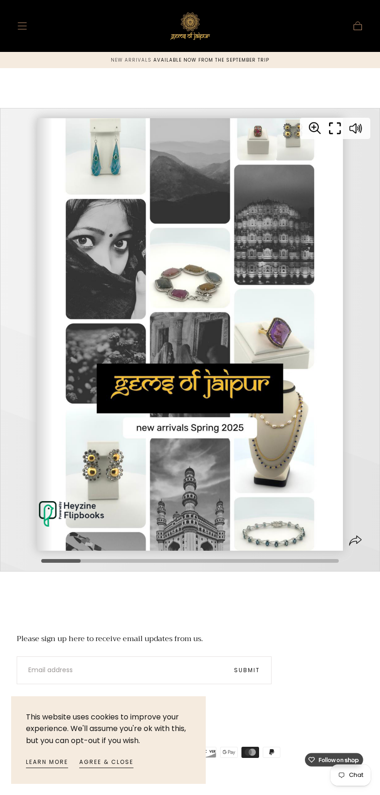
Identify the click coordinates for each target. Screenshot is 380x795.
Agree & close (106, 762)
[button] (22, 26)
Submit (247, 670)
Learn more (47, 762)
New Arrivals (132, 60)
